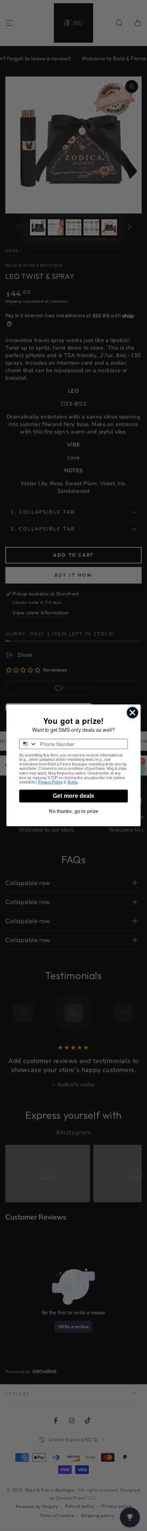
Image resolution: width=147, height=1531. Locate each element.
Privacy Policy (50, 782)
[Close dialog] (132, 712)
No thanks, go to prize (73, 811)
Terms (72, 782)
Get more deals (73, 796)
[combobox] (28, 744)
